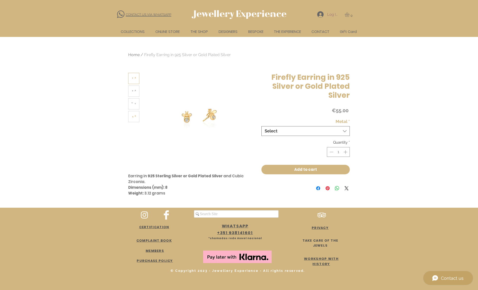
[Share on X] (347, 188)
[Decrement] (331, 152)
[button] (350, 14)
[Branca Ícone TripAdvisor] (321, 215)
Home (134, 54)
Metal (343, 121)
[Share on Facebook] (318, 188)
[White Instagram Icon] (144, 215)
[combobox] (305, 131)
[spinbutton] (338, 152)
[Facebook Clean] (166, 215)
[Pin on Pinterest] (328, 188)
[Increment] (346, 152)
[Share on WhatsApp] (337, 188)
